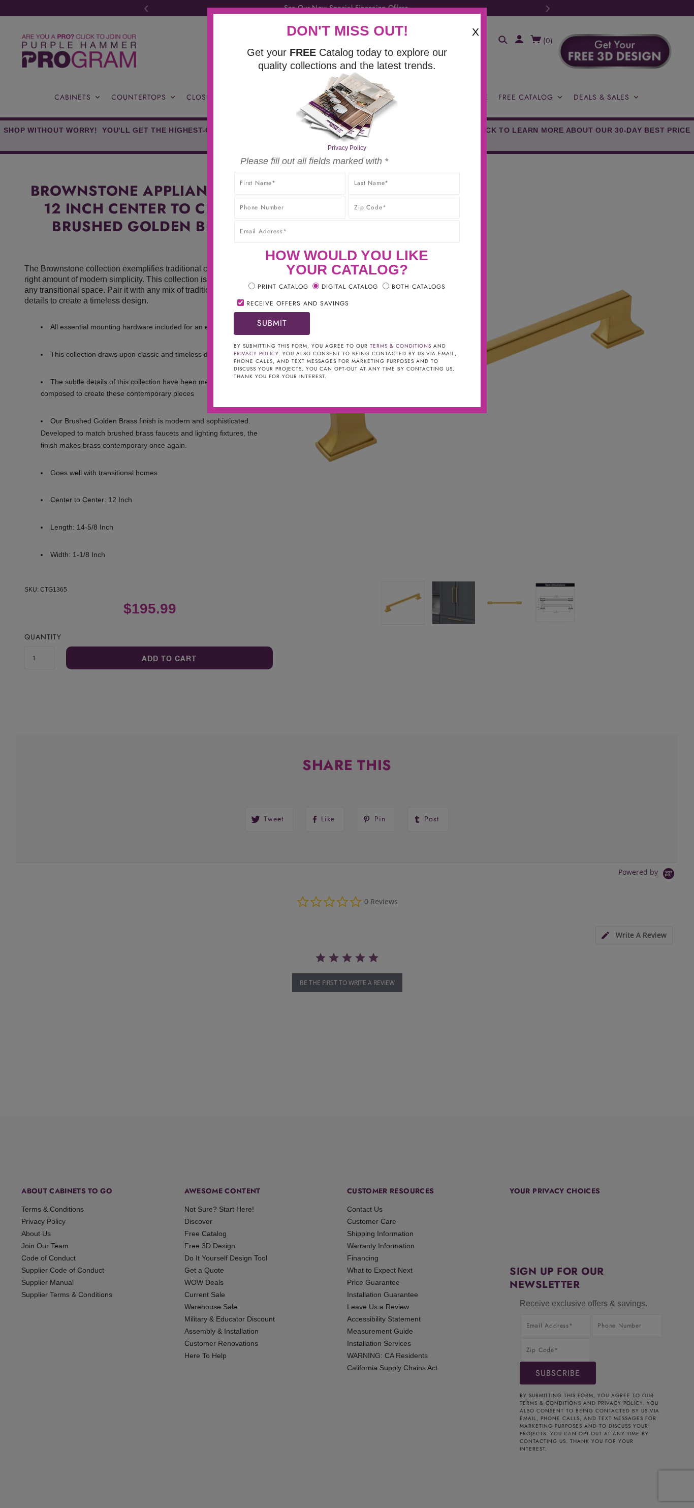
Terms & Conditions (400, 346)
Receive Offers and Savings (297, 303)
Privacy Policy (347, 147)
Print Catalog (283, 286)
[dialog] (347, 754)
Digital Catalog (350, 286)
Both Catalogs (419, 286)
